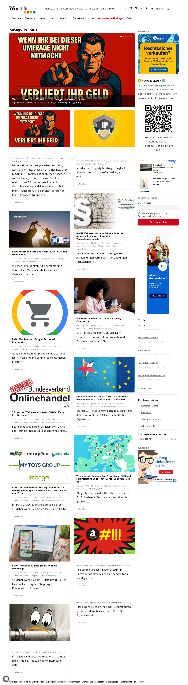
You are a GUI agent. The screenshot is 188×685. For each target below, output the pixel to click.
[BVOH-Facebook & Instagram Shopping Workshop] (39, 543)
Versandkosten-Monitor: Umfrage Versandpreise (48, 99)
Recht (95, 246)
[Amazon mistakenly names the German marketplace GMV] (39, 622)
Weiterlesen (18, 202)
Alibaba (116, 161)
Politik (90, 246)
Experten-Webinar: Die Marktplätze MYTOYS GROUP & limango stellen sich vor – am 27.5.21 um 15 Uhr (39, 490)
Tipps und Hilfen (104, 246)
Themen (29, 18)
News (42, 18)
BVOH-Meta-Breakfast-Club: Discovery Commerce (98, 320)
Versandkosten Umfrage (110, 18)
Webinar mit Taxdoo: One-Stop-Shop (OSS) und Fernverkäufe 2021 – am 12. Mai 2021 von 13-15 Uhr (103, 479)
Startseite (16, 18)
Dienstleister (78, 18)
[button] (6, 679)
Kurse (91, 18)
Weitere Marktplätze (31, 422)
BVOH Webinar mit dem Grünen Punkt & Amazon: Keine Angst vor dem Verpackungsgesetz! (99, 236)
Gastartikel (51, 258)
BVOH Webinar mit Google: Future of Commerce (33, 341)
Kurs (47, 103)
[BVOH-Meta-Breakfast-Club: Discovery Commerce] (104, 296)
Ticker (129, 18)
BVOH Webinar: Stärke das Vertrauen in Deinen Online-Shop (39, 253)
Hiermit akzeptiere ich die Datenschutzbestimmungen (152, 214)
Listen (52, 103)
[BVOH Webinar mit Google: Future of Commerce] (39, 312)
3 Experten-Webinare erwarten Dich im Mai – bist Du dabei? (38, 414)
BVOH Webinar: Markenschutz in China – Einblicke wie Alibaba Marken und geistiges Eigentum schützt (101, 153)
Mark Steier (27, 103)
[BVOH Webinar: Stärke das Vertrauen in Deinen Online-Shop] (39, 229)
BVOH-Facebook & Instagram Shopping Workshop (34, 567)
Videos (63, 18)
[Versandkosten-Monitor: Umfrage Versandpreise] (39, 128)
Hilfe (51, 18)
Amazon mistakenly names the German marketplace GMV (35, 646)
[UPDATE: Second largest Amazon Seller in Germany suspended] (104, 536)
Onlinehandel (60, 103)
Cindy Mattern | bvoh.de (25, 258)
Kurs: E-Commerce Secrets (91, 598)
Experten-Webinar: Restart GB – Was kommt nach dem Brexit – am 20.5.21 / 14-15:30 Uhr (102, 398)
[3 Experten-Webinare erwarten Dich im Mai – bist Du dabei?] (39, 393)
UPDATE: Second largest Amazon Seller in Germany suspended (100, 560)
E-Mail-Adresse (144, 203)
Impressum (139, 681)
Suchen (174, 439)
